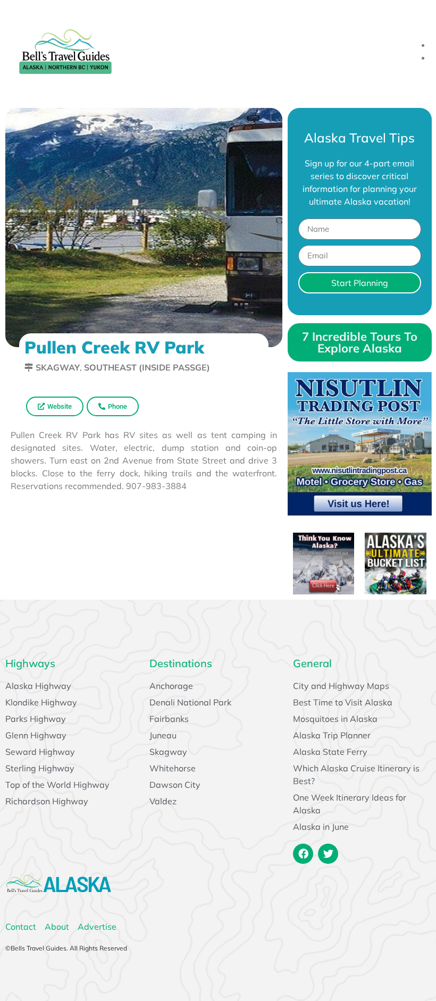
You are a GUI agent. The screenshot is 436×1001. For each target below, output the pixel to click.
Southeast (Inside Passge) (147, 367)
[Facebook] (303, 854)
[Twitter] (328, 854)
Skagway (58, 367)
